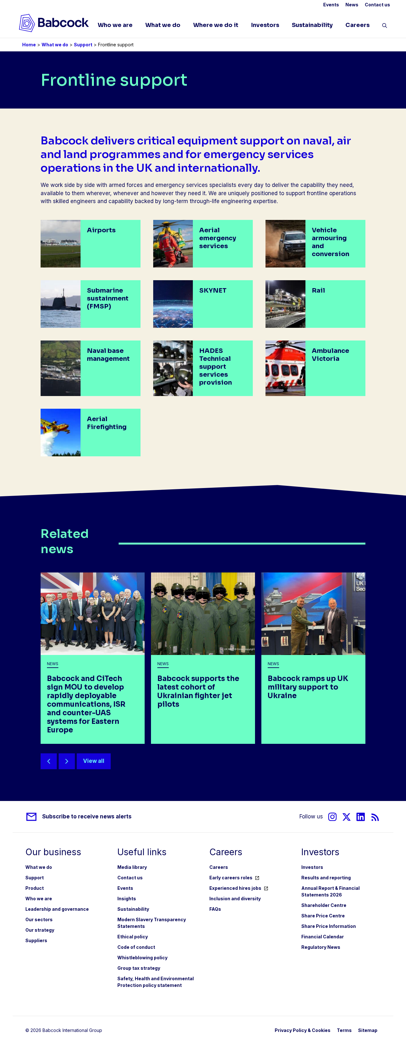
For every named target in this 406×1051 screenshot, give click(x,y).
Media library (132, 867)
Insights (126, 898)
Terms (344, 1030)
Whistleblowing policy (142, 957)
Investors (265, 25)
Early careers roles (230, 877)
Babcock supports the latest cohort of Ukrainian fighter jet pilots (198, 691)
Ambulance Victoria (330, 355)
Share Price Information (328, 926)
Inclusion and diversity (235, 898)
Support (83, 44)
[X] (346, 817)
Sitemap (367, 1030)
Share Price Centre (323, 915)
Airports (101, 230)
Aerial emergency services (217, 238)
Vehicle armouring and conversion (330, 242)
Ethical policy (132, 936)
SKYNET (212, 290)
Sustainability (312, 25)
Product (34, 888)
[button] (384, 26)
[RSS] (375, 817)
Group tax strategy (138, 968)
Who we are (115, 25)
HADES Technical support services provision (215, 367)
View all (93, 761)
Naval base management (108, 355)
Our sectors (39, 919)
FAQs (215, 909)
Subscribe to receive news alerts (87, 816)
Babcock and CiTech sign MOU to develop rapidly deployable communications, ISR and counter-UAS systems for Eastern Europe (86, 704)
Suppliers (36, 940)
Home (29, 44)
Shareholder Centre (323, 905)
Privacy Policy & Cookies (303, 1030)
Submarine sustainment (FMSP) (107, 298)
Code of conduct (136, 947)
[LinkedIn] (360, 817)
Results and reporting (326, 877)
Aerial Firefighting (107, 423)
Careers (357, 25)
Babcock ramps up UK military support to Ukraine (308, 687)
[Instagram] (332, 817)
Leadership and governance (57, 909)
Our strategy (39, 930)
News (351, 4)
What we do (162, 25)
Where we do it (215, 25)
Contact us (377, 4)
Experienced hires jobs (235, 888)
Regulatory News (320, 947)
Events (331, 4)
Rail (318, 290)
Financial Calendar (322, 936)
